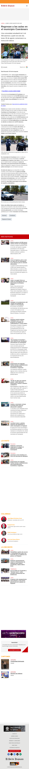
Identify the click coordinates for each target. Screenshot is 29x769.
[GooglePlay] (20, 754)
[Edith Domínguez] (3, 533)
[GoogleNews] (14, 754)
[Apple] (17, 754)
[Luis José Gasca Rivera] (3, 540)
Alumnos (4, 215)
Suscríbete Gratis (14, 650)
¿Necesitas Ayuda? (14, 751)
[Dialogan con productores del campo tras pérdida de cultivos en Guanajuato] (5, 308)
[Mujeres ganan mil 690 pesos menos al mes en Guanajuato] (5, 248)
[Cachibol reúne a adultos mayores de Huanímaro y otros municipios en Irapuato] (5, 429)
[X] (11, 754)
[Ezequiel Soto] (3, 526)
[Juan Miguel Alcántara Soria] (3, 519)
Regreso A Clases (6, 219)
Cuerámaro (12, 215)
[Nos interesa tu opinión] (14, 729)
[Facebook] (8, 754)
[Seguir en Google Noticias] (27, 67)
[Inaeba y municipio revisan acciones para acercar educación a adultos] (5, 410)
